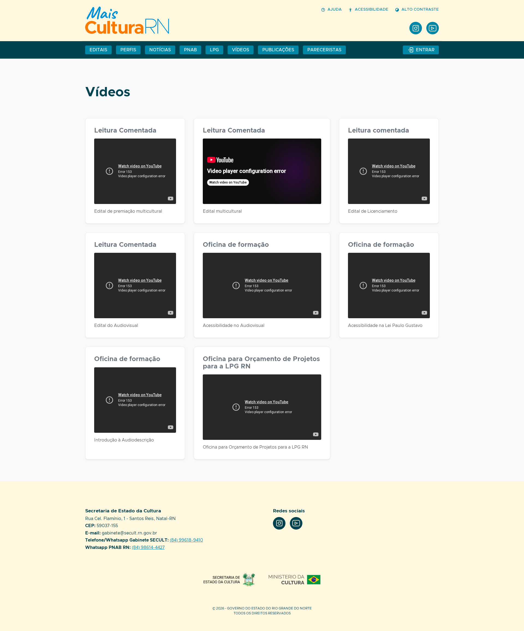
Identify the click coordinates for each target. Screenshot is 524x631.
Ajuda (334, 9)
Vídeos (128, 20)
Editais (98, 50)
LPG (214, 50)
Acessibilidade (371, 9)
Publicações (278, 50)
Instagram (415, 28)
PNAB (190, 50)
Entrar (425, 50)
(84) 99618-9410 (186, 540)
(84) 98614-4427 (148, 547)
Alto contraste (420, 9)
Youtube (432, 28)
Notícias (160, 50)
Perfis (128, 50)
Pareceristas (324, 50)
